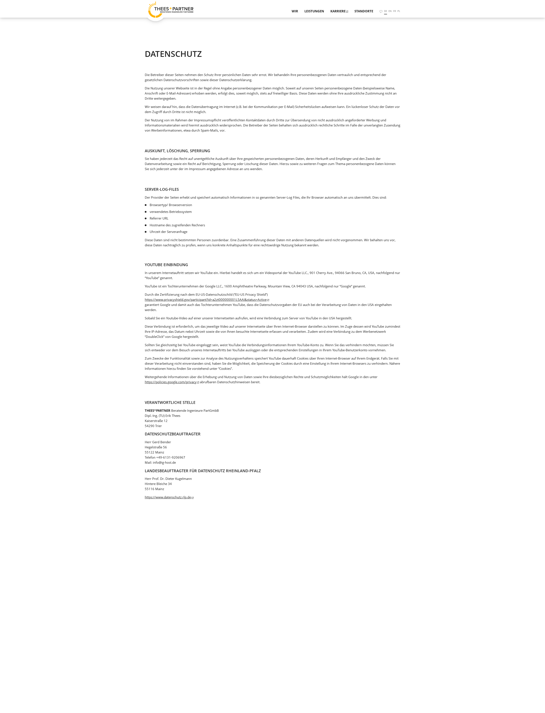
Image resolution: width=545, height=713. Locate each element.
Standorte (363, 11)
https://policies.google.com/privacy (170, 382)
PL (398, 11)
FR (394, 11)
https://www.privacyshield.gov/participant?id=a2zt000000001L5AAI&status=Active (206, 299)
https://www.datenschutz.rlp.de (168, 497)
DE (385, 11)
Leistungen (314, 11)
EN (390, 11)
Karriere (338, 11)
